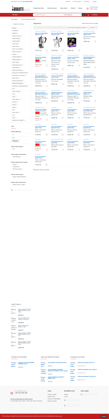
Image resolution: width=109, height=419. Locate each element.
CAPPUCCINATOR (17, 57)
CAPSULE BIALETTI (71, 31)
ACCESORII (15, 30)
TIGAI (14, 96)
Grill (13, 88)
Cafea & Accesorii (52, 8)
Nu (13, 148)
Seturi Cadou (38, 55)
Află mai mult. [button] (58, 416)
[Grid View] (35, 27)
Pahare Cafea (92, 107)
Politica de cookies (52, 401)
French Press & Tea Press (19, 75)
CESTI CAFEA (86, 107)
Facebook (68, 1)
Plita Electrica (16, 166)
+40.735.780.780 (20, 393)
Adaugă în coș (46, 50)
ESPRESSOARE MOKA (56, 90)
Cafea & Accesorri (71, 90)
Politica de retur (51, 396)
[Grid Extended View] (37, 27)
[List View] (39, 27)
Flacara (14, 164)
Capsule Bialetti (86, 31)
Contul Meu (86, 1)
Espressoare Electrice (18, 70)
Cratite (14, 107)
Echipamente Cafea (38, 8)
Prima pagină (14, 19)
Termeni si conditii (52, 394)
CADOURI (37, 107)
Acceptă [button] (104, 416)
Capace (15, 54)
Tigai (14, 117)
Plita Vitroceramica (17, 169)
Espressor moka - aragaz (19, 184)
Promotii (73, 8)
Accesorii (15, 102)
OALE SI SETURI (16, 91)
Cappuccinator (16, 67)
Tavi (14, 115)
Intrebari (95, 1)
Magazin (15, 28)
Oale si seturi (16, 112)
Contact (80, 8)
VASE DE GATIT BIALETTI (19, 120)
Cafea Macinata (16, 38)
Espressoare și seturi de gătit (21, 1)
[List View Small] (41, 27)
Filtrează (15, 140)
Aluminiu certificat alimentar (19, 176)
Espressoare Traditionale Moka (40, 32)
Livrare (65, 396)
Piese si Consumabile (18, 49)
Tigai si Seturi (63, 8)
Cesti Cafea (42, 107)
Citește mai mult (78, 86)
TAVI (14, 94)
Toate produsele (77, 1)
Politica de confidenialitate (54, 398)
